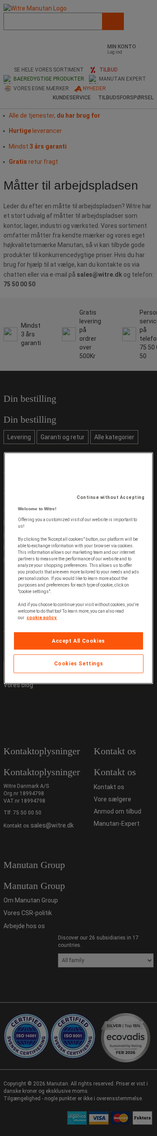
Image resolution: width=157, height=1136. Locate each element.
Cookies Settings (78, 664)
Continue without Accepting (110, 497)
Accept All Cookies (78, 641)
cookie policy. (42, 617)
